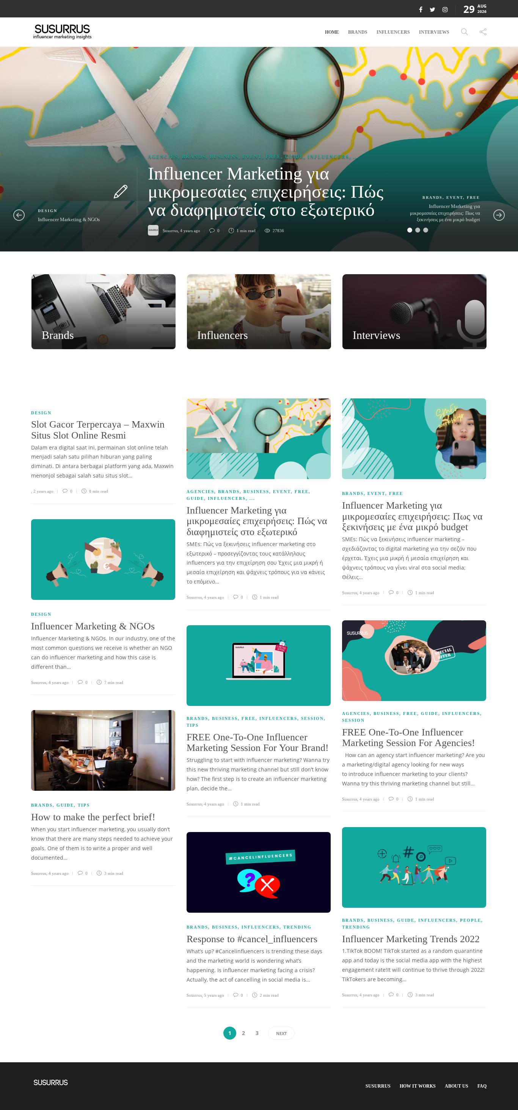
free (273, 156)
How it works (418, 1086)
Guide (294, 156)
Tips (193, 725)
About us (456, 1086)
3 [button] (425, 230)
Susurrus (194, 597)
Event (252, 156)
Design (47, 211)
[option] (259, 149)
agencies (163, 156)
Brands (357, 32)
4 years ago (214, 597)
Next (281, 1033)
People (470, 920)
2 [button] (417, 230)
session (353, 720)
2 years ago (43, 491)
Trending (356, 927)
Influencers (393, 32)
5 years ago (214, 995)
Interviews (434, 32)
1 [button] (409, 230)
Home (332, 32)
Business (224, 156)
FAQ (482, 1086)
